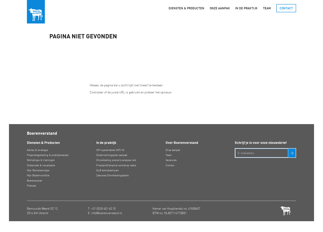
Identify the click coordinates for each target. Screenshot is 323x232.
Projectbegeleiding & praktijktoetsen (48, 155)
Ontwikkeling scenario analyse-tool (116, 160)
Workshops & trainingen (41, 160)
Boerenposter (34, 180)
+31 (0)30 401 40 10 (103, 208)
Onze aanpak (220, 8)
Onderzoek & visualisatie (41, 165)
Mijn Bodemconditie (38, 175)
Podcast (31, 185)
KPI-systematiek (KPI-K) (110, 150)
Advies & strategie (37, 150)
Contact (286, 8)
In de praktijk (246, 8)
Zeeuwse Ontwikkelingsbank (112, 175)
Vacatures (171, 160)
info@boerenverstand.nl (106, 213)
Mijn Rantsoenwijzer (38, 170)
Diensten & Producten (186, 8)
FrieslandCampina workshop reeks (116, 165)
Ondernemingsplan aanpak (111, 155)
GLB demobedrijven (107, 170)
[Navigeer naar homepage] (36, 11)
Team (267, 8)
